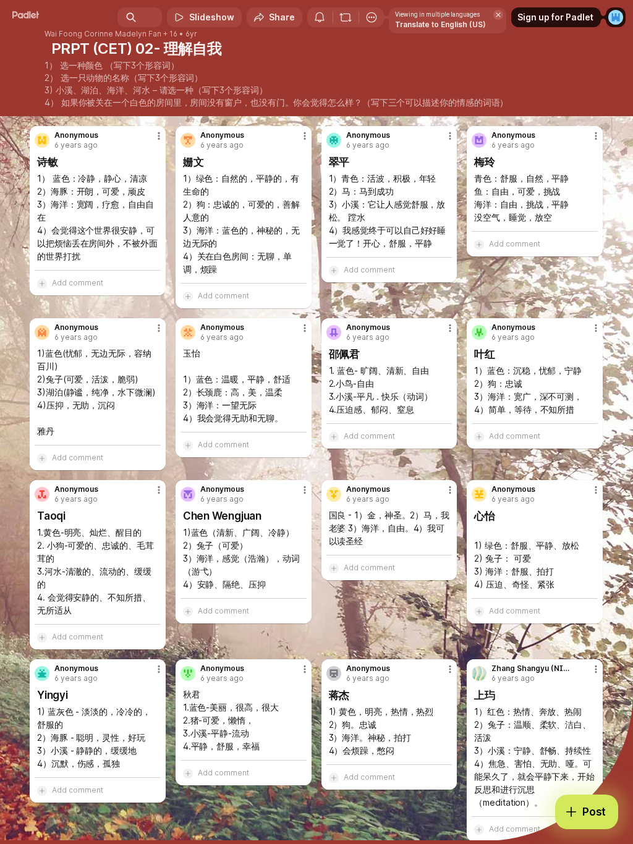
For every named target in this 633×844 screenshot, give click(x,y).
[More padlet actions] (371, 17)
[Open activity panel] (319, 17)
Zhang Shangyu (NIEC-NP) (531, 668)
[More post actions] (151, 141)
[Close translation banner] (498, 15)
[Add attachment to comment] (42, 283)
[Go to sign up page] (616, 17)
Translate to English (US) (440, 24)
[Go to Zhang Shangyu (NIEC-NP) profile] (479, 673)
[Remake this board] (345, 17)
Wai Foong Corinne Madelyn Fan (103, 34)
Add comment (77, 282)
